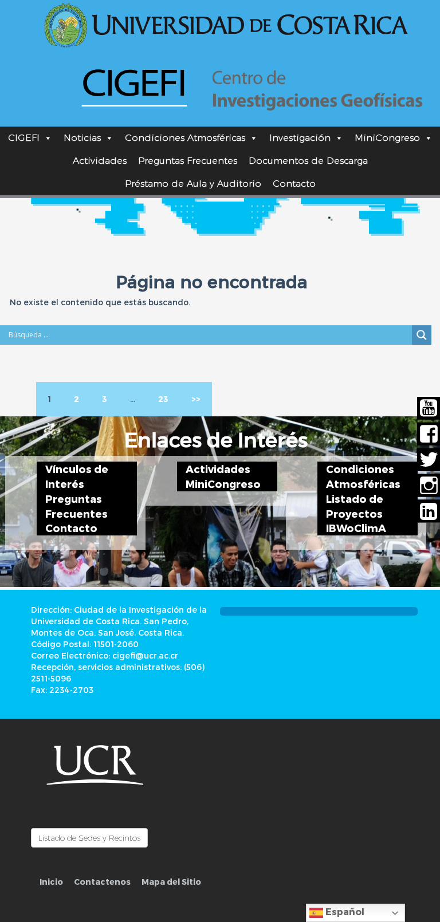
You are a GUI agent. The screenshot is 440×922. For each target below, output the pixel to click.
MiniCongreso (387, 137)
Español (343, 911)
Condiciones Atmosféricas (185, 137)
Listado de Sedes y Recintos (89, 838)
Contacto (294, 183)
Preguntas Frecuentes (187, 160)
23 (163, 399)
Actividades (100, 160)
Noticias (82, 137)
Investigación (300, 137)
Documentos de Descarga (308, 160)
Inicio (51, 881)
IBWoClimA (356, 528)
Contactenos (102, 881)
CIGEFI (24, 137)
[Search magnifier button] (421, 335)
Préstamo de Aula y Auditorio (193, 183)
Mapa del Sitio (171, 881)
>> (196, 399)
